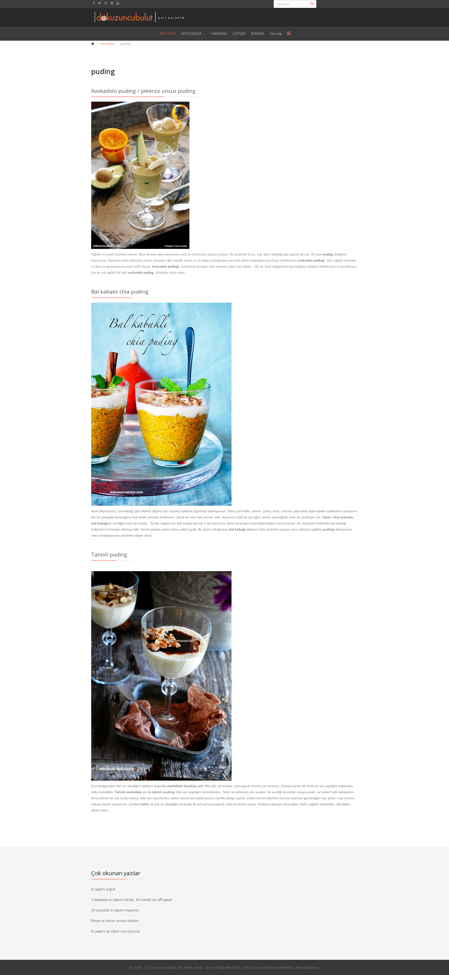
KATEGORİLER (191, 33)
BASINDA (257, 33)
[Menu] (289, 34)
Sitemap (276, 33)
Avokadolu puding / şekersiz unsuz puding (143, 90)
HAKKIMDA (219, 33)
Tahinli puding (109, 554)
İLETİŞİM (239, 33)
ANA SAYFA (167, 33)
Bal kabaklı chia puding (119, 291)
